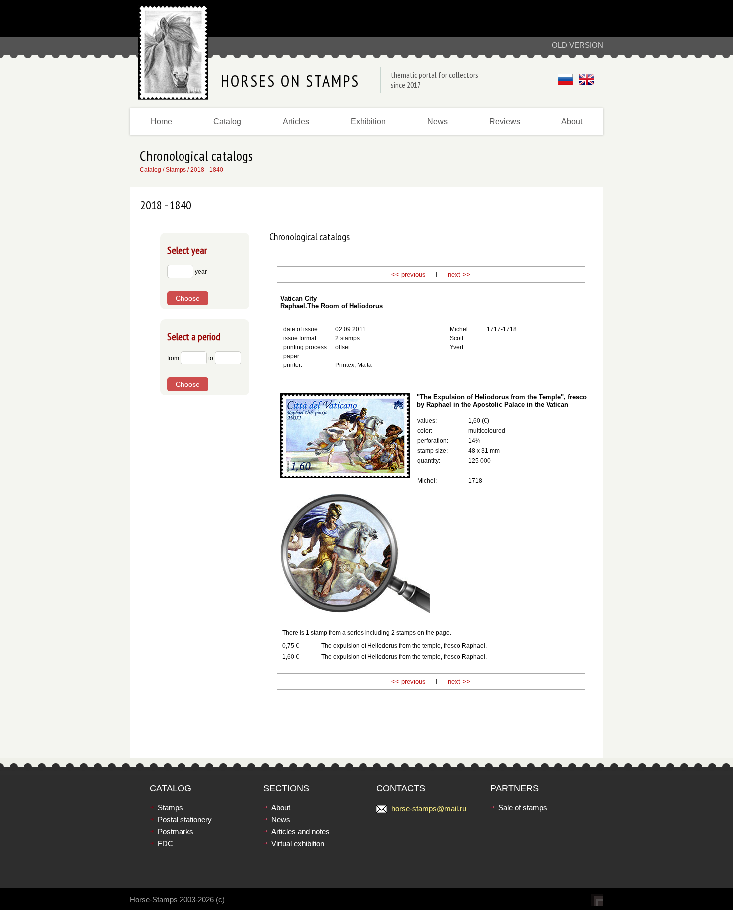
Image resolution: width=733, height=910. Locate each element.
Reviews (504, 121)
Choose (188, 298)
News (437, 121)
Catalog (227, 121)
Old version (577, 45)
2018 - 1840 (206, 169)
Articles (296, 121)
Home (161, 121)
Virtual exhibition (297, 843)
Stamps (176, 169)
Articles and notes (300, 831)
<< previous (408, 274)
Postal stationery (185, 819)
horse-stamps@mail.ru (428, 808)
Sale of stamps (522, 807)
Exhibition (368, 121)
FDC (165, 843)
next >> (458, 274)
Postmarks (175, 831)
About (571, 121)
